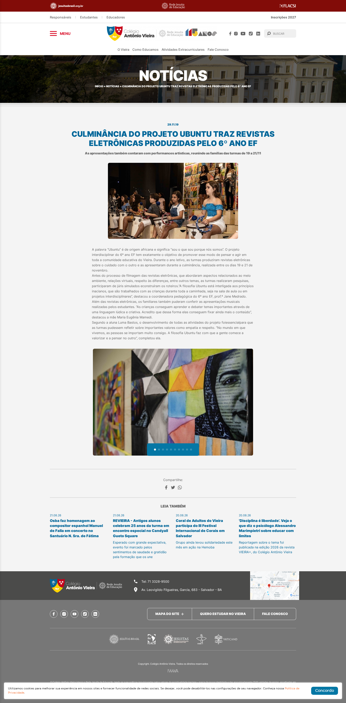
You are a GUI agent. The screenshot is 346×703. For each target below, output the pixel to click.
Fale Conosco (218, 50)
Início (99, 86)
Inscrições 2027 (283, 17)
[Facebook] (230, 33)
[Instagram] (236, 33)
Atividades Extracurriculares (183, 50)
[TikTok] (250, 33)
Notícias (112, 86)
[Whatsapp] (180, 487)
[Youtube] (243, 33)
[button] (155, 450)
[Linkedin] (258, 33)
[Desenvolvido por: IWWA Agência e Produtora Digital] (173, 671)
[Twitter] (173, 487)
